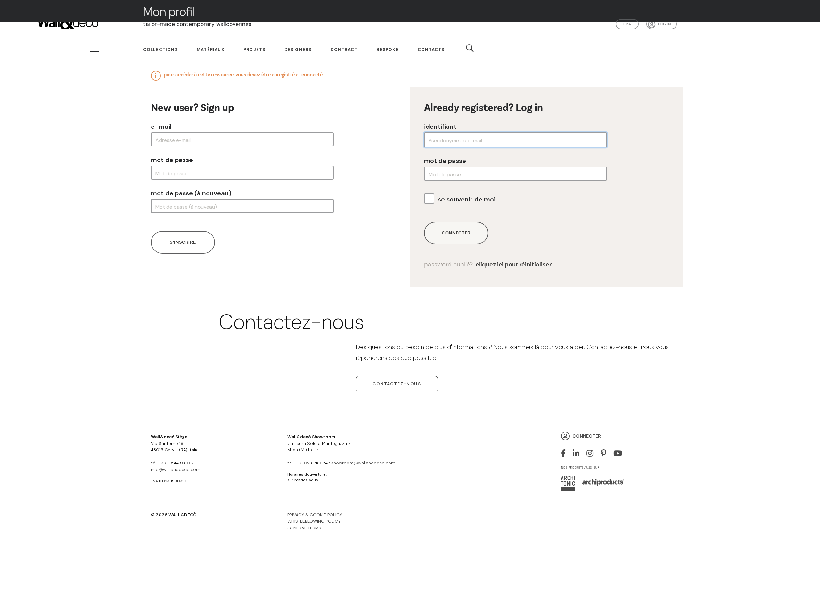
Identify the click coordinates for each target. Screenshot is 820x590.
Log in (664, 24)
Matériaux (211, 49)
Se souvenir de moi (467, 199)
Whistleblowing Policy (313, 521)
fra (627, 24)
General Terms (304, 528)
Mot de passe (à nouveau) (191, 193)
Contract (344, 49)
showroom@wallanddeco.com (363, 463)
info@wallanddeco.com (175, 469)
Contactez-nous (397, 384)
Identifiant (440, 126)
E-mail (161, 126)
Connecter (456, 232)
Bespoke (387, 49)
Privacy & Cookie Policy (314, 515)
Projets (254, 49)
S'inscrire (183, 242)
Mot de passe (172, 160)
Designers (298, 49)
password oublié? (488, 264)
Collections (160, 49)
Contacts (431, 49)
